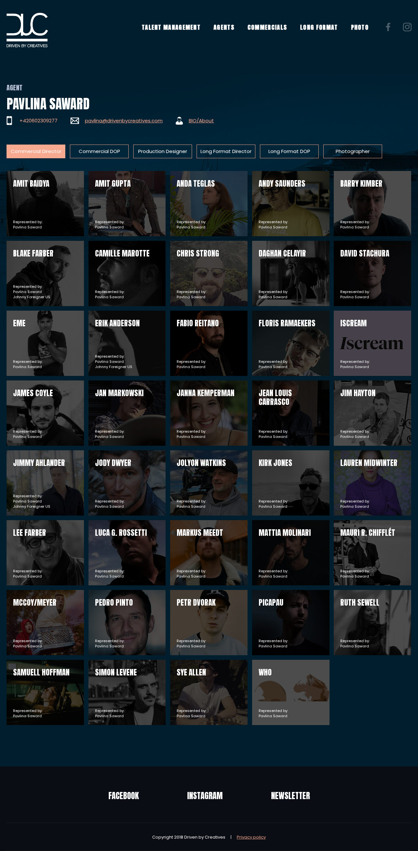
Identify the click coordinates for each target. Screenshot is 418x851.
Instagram (205, 796)
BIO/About (201, 120)
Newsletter (290, 796)
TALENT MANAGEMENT (171, 27)
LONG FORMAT (319, 27)
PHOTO (360, 27)
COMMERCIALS (267, 27)
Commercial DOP (99, 151)
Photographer (353, 151)
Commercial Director (36, 151)
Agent (15, 88)
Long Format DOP (289, 151)
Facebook (123, 796)
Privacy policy (251, 837)
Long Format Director (226, 151)
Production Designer (162, 151)
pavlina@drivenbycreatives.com (124, 120)
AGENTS (224, 27)
